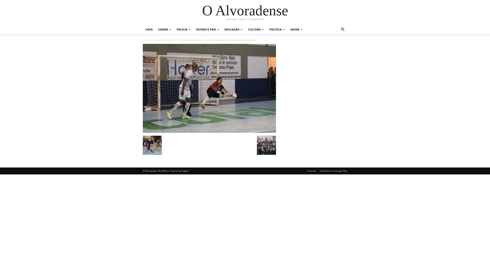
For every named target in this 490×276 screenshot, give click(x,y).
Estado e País (206, 29)
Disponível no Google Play (333, 170)
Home (146, 40)
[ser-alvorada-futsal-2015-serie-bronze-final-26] (209, 131)
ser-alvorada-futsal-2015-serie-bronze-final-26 (178, 40)
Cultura (254, 29)
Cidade (163, 29)
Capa (149, 29)
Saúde (294, 29)
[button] (342, 30)
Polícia (182, 29)
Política (275, 29)
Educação (232, 29)
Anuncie (311, 170)
